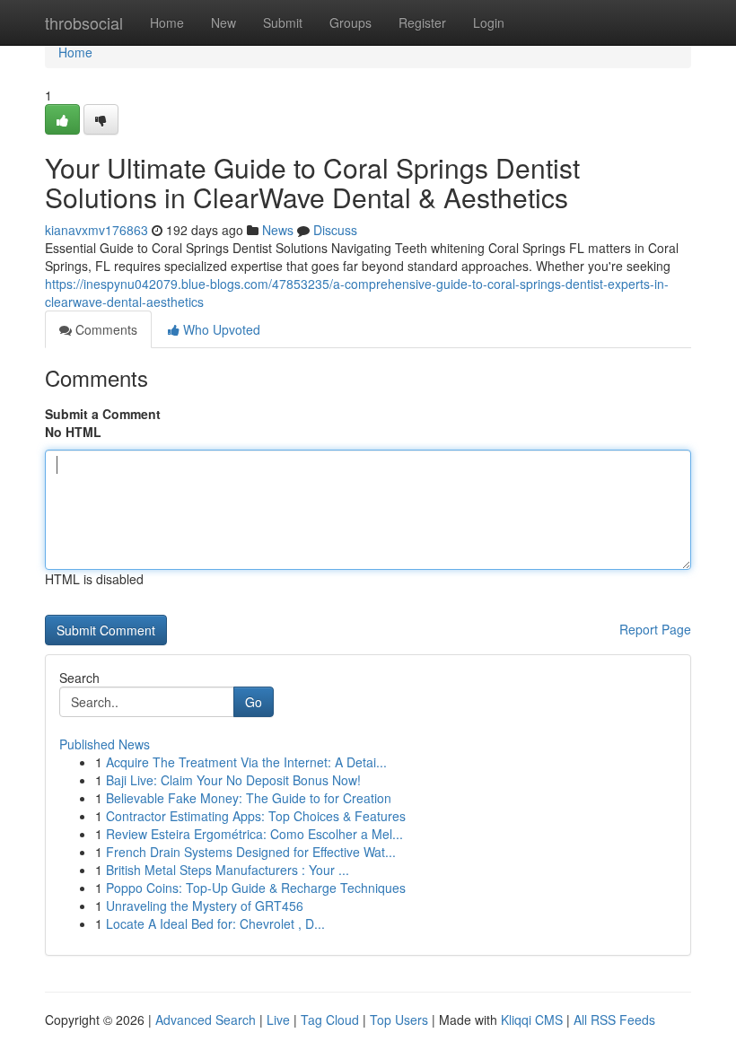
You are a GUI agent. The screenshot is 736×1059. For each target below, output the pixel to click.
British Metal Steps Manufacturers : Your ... (227, 870)
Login (488, 22)
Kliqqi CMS (532, 1019)
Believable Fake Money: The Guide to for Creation (248, 798)
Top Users (399, 1019)
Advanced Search (205, 1019)
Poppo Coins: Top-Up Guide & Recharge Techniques (256, 888)
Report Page (655, 629)
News (278, 230)
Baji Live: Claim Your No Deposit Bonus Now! (233, 780)
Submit (282, 22)
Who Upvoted (220, 329)
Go (253, 702)
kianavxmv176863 (96, 230)
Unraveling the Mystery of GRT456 (204, 906)
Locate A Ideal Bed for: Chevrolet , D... (215, 923)
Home (167, 22)
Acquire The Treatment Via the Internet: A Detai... (246, 762)
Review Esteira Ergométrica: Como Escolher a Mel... (254, 834)
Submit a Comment (103, 414)
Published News (104, 744)
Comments (104, 329)
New (223, 22)
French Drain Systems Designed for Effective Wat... (251, 852)
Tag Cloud (330, 1019)
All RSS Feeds (614, 1019)
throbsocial (84, 22)
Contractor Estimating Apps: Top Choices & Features (256, 816)
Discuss (335, 230)
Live (278, 1019)
